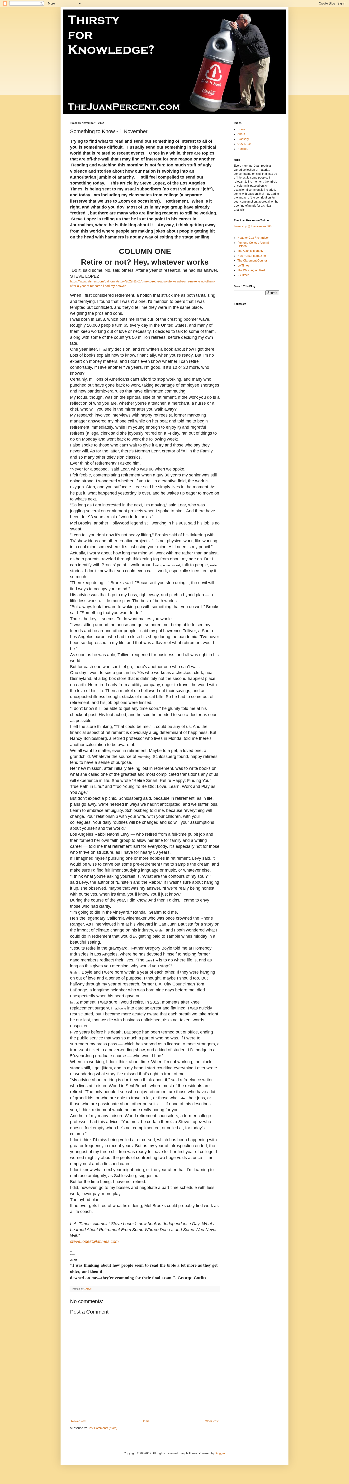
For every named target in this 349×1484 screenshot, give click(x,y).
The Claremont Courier (252, 260)
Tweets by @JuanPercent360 (253, 226)
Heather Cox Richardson (253, 237)
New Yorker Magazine (251, 255)
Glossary (243, 139)
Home (146, 1421)
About (241, 134)
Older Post (211, 1421)
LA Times (243, 265)
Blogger (220, 1453)
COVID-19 (244, 143)
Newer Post (78, 1421)
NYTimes (243, 275)
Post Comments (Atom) (102, 1428)
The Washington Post (251, 270)
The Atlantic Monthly (250, 250)
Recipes (242, 148)
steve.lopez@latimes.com (94, 1241)
